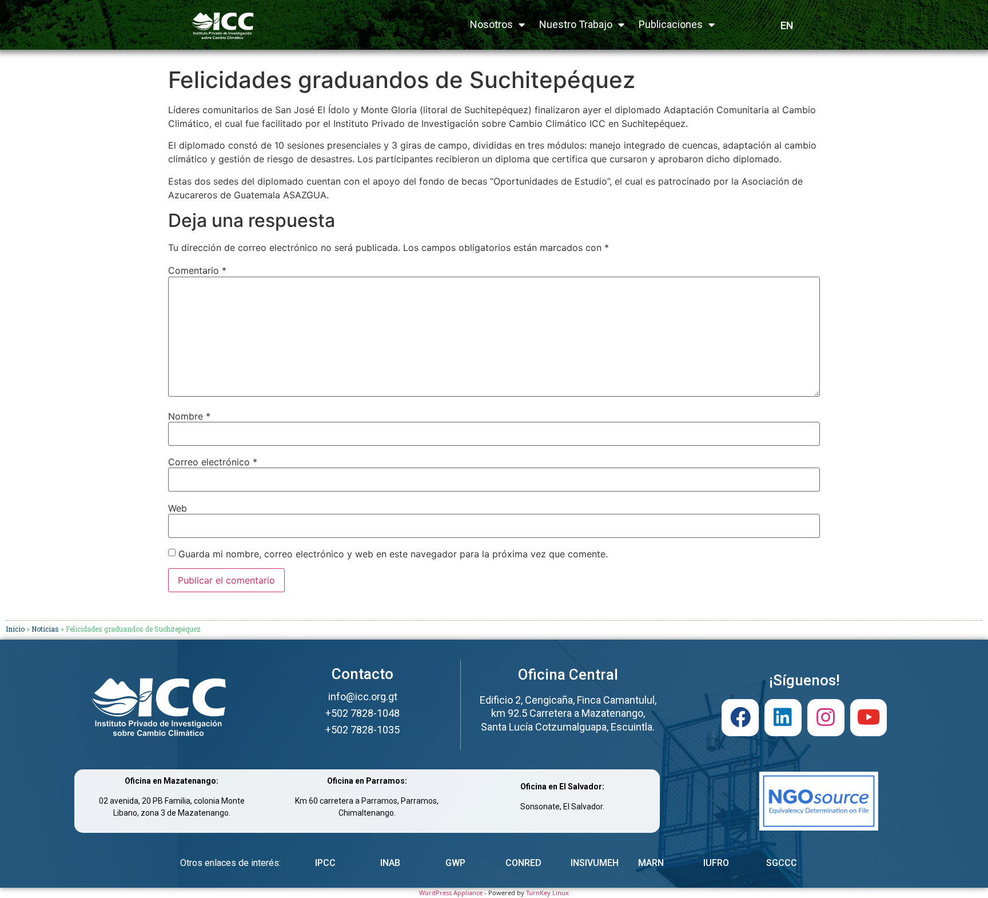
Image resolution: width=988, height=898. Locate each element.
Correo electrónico (212, 461)
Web (177, 508)
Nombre (189, 416)
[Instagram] (825, 717)
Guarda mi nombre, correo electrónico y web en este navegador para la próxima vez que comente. (393, 553)
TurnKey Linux (547, 892)
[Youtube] (868, 717)
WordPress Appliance (451, 892)
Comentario (197, 270)
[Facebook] (740, 717)
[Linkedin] (783, 717)
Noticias (45, 628)
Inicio (15, 628)
